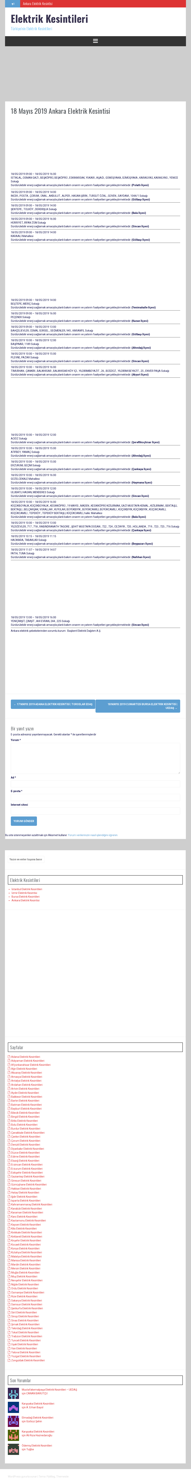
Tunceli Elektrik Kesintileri (26, 1340)
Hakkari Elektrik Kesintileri (26, 1188)
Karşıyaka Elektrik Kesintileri (38, 1403)
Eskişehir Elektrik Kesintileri (27, 1172)
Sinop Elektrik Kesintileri (25, 1316)
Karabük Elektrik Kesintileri (26, 1208)
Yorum (16, 740)
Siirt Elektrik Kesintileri (24, 1312)
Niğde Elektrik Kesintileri (25, 1284)
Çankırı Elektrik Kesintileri (25, 1136)
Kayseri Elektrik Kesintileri (26, 1224)
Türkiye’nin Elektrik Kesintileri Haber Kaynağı (50, 3)
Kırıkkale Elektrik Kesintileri (26, 1232)
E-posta (16, 791)
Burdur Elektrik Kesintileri (25, 1128)
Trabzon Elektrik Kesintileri (26, 1336)
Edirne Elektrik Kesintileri (25, 1156)
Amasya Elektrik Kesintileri (26, 1076)
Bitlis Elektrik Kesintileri (24, 1120)
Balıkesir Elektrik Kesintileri (26, 1096)
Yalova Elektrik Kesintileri (25, 1352)
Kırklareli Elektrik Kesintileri (26, 1236)
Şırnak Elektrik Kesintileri (25, 1324)
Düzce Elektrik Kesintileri (25, 1152)
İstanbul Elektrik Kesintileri (27, 889)
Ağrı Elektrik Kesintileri (24, 1068)
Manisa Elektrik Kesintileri (26, 1260)
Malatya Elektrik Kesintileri (26, 1256)
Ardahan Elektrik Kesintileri (27, 1084)
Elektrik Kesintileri (49, 18)
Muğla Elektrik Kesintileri (25, 1272)
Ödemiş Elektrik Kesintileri (37, 1445)
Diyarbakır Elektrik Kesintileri (27, 1148)
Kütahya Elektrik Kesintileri (26, 1252)
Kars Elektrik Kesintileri (24, 1216)
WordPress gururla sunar (22, 1476)
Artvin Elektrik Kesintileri (25, 1088)
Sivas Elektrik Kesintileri (25, 1320)
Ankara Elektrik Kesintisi (26, 900)
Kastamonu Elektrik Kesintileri (28, 1220)
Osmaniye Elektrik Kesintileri (27, 1292)
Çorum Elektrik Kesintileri (25, 1140)
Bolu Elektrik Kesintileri (24, 1124)
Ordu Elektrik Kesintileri (24, 1288)
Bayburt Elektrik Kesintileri (26, 1108)
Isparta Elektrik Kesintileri (25, 1200)
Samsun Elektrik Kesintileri (26, 1304)
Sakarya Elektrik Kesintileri (26, 1300)
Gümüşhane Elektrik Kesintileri (29, 1184)
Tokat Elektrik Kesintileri (25, 1332)
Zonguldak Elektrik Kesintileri (28, 1360)
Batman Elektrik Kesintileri (26, 1104)
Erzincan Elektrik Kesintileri (27, 1164)
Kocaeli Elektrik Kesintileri (26, 1244)
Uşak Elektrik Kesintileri (24, 1344)
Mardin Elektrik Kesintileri (25, 1264)
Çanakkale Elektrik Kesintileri (28, 1132)
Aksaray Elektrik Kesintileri (26, 1072)
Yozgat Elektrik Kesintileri (26, 1356)
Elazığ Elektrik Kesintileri (25, 1160)
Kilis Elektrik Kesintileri (24, 1228)
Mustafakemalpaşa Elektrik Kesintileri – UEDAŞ (49, 1389)
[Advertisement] (95, 74)
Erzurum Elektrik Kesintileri (27, 1168)
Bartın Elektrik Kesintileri (25, 1100)
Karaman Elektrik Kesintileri (27, 1212)
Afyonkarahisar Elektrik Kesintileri (31, 1064)
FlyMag (51, 1476)
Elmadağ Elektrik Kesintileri (37, 1417)
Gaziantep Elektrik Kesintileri (27, 1176)
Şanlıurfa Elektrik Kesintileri (27, 1308)
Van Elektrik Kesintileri (24, 1348)
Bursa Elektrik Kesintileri (26, 896)
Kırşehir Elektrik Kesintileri (26, 1240)
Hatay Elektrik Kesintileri (25, 1192)
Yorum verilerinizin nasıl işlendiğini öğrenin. (93, 835)
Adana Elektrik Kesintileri (25, 1056)
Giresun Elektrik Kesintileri (26, 1180)
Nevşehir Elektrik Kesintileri (27, 1280)
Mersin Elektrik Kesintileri (25, 1268)
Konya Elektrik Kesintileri (25, 1248)
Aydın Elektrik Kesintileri (25, 1092)
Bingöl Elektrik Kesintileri (25, 1116)
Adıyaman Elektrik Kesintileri (27, 1060)
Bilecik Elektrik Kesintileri (25, 1112)
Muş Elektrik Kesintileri (24, 1276)
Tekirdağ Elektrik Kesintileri (27, 1328)
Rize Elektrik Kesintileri (24, 1296)
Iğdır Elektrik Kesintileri (24, 1196)
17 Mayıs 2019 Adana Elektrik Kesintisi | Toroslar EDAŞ (53, 704)
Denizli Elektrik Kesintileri (25, 1144)
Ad (13, 777)
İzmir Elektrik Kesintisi (24, 892)
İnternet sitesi (19, 804)
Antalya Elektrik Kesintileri (26, 1080)
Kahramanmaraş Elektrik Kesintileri (31, 1204)
